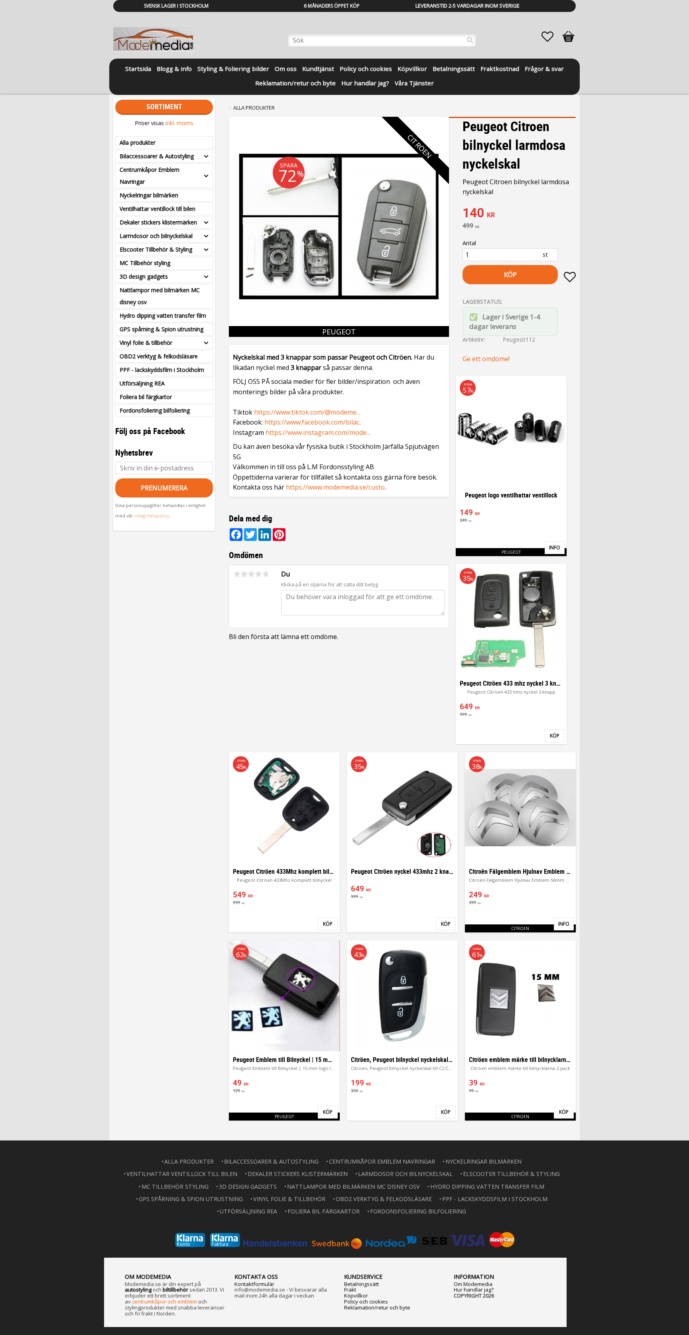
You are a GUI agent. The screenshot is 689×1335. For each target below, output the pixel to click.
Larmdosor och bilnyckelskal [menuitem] (156, 236)
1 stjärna (236, 574)
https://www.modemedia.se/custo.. (336, 487)
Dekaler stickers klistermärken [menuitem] (158, 222)
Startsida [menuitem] (138, 69)
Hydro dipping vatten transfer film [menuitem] (163, 315)
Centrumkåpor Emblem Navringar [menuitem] (149, 175)
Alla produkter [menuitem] (138, 142)
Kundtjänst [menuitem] (318, 69)
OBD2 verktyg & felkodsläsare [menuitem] (159, 356)
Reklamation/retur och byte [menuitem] (295, 83)
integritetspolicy (151, 516)
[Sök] (470, 40)
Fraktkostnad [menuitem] (499, 69)
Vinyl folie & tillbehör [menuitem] (146, 342)
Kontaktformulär (254, 1284)
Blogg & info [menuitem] (174, 69)
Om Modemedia (473, 1284)
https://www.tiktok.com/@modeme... (307, 412)
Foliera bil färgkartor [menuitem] (146, 397)
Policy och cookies (366, 1301)
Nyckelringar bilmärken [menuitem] (149, 195)
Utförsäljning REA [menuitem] (142, 383)
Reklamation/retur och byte (377, 1307)
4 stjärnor (258, 574)
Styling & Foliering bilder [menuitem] (233, 69)
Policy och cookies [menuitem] (366, 69)
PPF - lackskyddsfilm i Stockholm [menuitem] (162, 370)
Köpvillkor (356, 1295)
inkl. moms (179, 123)
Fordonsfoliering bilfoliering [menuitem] (155, 410)
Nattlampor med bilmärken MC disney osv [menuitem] (160, 296)
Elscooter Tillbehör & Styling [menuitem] (156, 249)
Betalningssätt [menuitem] (454, 69)
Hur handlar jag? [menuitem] (365, 83)
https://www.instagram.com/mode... (318, 432)
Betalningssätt (361, 1284)
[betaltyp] (344, 1240)
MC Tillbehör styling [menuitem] (145, 263)
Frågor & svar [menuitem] (544, 69)
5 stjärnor (265, 574)
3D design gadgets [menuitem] (144, 276)
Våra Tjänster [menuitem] (414, 83)
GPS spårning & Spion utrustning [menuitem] (161, 329)
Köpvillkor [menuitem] (412, 69)
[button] (551, 37)
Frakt (350, 1289)
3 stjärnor (251, 574)
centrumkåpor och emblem (164, 1301)
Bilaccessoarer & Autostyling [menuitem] (157, 156)
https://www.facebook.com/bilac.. (313, 422)
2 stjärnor (244, 574)
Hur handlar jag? (474, 1289)
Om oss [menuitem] (286, 69)
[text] (519, 213)
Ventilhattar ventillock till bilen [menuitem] (157, 208)
